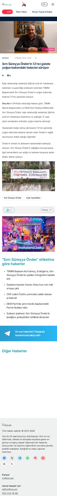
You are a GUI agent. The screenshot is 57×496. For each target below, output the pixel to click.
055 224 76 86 (10, 493)
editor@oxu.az (9, 489)
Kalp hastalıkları (33, 198)
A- (3, 75)
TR (43, 4)
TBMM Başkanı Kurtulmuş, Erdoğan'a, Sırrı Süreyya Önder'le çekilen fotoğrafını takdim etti (31, 275)
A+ (9, 75)
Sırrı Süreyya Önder (12, 198)
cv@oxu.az (8, 478)
